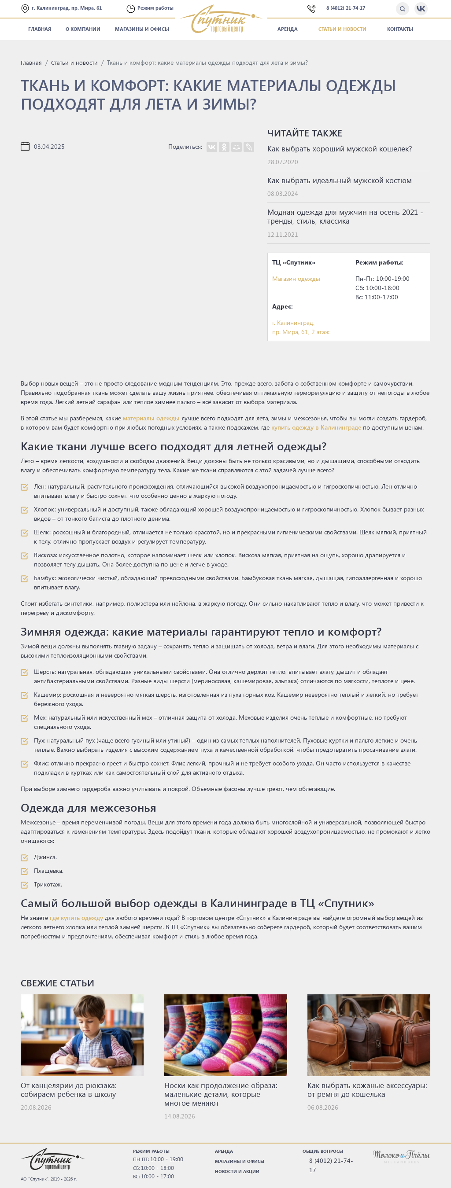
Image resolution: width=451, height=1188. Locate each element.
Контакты (400, 29)
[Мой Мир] (236, 147)
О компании (83, 29)
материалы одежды (151, 418)
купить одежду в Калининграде (316, 427)
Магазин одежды (296, 278)
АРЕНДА (224, 1151)
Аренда (287, 29)
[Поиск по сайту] (402, 8)
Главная (39, 29)
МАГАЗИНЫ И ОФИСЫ (239, 1161)
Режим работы (156, 7)
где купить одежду (76, 917)
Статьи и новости (342, 29)
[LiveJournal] (249, 147)
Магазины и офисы (142, 29)
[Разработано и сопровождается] (401, 1156)
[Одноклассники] (224, 147)
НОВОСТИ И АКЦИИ (237, 1171)
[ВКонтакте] (212, 147)
